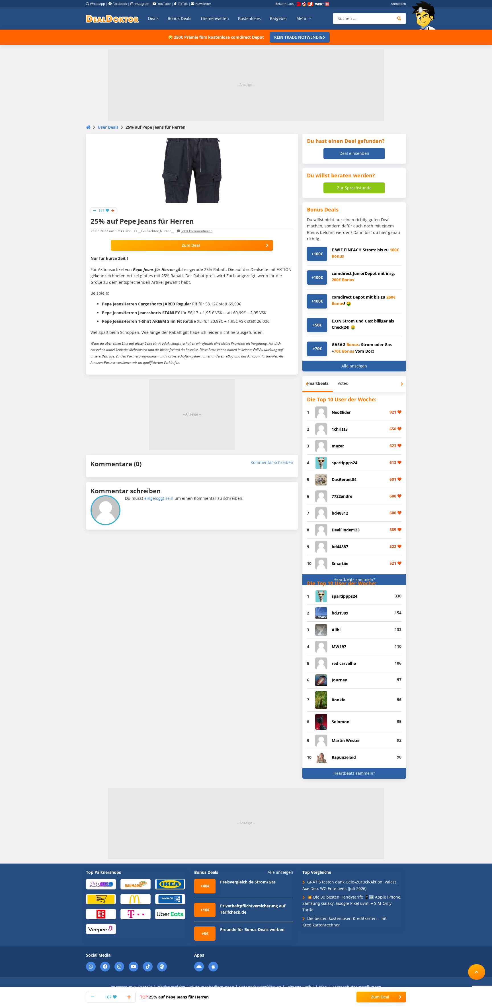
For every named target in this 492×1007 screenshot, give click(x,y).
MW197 (339, 646)
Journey (339, 680)
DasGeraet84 (344, 479)
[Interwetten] (100, 898)
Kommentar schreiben (272, 462)
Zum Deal (191, 245)
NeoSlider (341, 412)
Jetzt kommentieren (196, 231)
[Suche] (399, 18)
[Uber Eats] (170, 913)
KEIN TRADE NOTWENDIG (298, 37)
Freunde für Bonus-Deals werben (252, 929)
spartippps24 (344, 462)
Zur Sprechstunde (354, 187)
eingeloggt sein (158, 498)
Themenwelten (214, 18)
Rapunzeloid (344, 757)
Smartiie (340, 563)
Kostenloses (249, 18)
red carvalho (344, 663)
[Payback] (170, 898)
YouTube (164, 3)
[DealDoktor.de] (112, 18)
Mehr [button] (302, 18)
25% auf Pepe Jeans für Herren (174, 997)
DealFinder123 (346, 530)
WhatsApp (97, 3)
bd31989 (340, 613)
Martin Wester (346, 740)
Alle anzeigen (354, 366)
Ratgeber (278, 18)
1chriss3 (340, 429)
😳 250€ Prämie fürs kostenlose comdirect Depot (216, 37)
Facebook (120, 3)
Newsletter (203, 3)
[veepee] (100, 928)
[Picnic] (100, 913)
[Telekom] (135, 913)
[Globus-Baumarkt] (135, 883)
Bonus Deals (179, 18)
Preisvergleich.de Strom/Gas (248, 882)
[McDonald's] (135, 898)
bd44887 (340, 546)
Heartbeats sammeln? (354, 579)
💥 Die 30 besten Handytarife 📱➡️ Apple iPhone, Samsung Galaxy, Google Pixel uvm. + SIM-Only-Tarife (351, 903)
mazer (338, 446)
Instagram (141, 3)
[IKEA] (170, 883)
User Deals (108, 127)
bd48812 (340, 513)
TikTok (183, 3)
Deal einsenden (354, 153)
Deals (153, 18)
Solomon (340, 721)
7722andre (342, 496)
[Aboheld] (100, 883)
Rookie (338, 699)
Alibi (336, 629)
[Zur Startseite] (425, 15)
